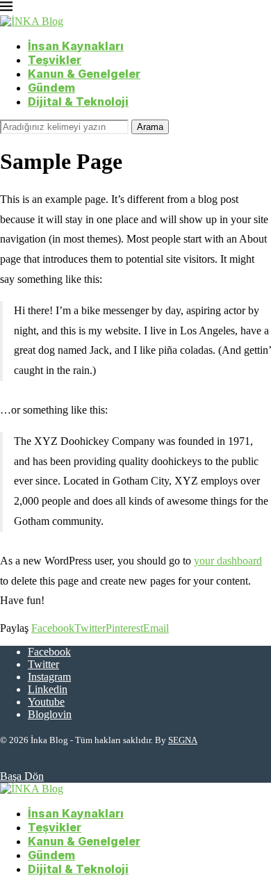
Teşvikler (54, 60)
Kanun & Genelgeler (84, 74)
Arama (150, 127)
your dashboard (228, 561)
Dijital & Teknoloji (78, 101)
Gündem (51, 88)
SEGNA (182, 740)
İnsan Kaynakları (76, 46)
